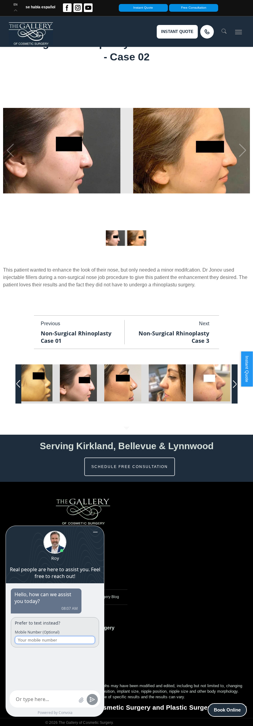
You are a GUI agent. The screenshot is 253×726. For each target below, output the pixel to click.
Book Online (227, 709)
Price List (91, 555)
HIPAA (88, 566)
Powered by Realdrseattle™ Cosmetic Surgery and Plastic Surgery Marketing (126, 707)
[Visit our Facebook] (67, 7)
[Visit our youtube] (88, 7)
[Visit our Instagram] (77, 7)
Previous (50, 323)
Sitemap (90, 577)
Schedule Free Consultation (129, 467)
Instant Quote (143, 7)
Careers (90, 545)
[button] (238, 32)
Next (204, 323)
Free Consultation (193, 7)
